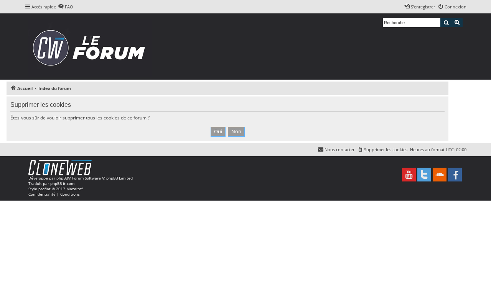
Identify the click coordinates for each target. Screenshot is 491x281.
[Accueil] (91, 46)
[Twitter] (424, 174)
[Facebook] (455, 174)
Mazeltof (74, 188)
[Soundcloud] (440, 174)
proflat (44, 188)
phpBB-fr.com (62, 183)
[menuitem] (65, 6)
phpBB (62, 178)
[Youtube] (409, 174)
